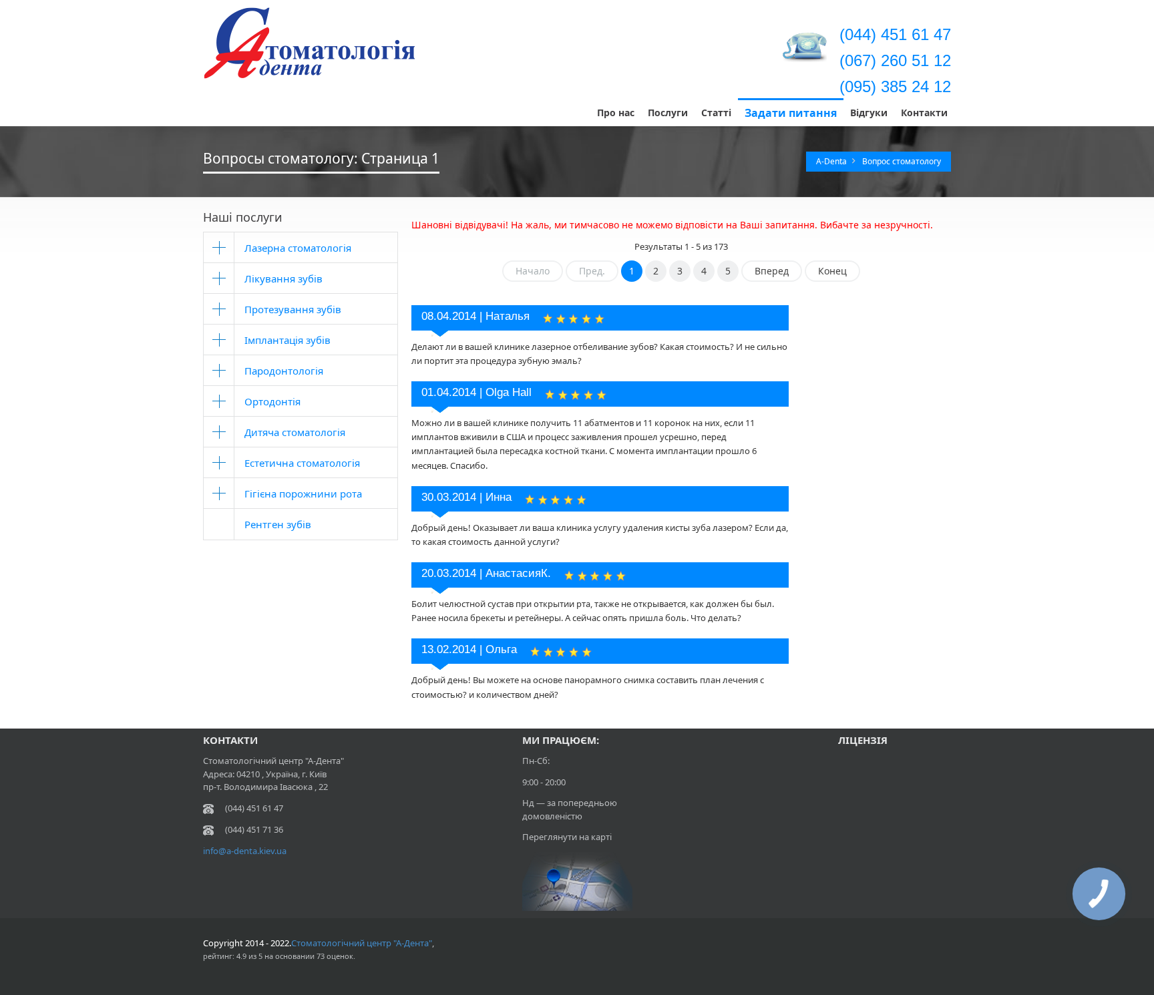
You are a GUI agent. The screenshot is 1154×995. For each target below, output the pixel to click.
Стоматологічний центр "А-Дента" (361, 943)
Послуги (668, 112)
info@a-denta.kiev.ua (244, 851)
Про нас (615, 112)
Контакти (924, 112)
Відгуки (869, 112)
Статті (716, 112)
